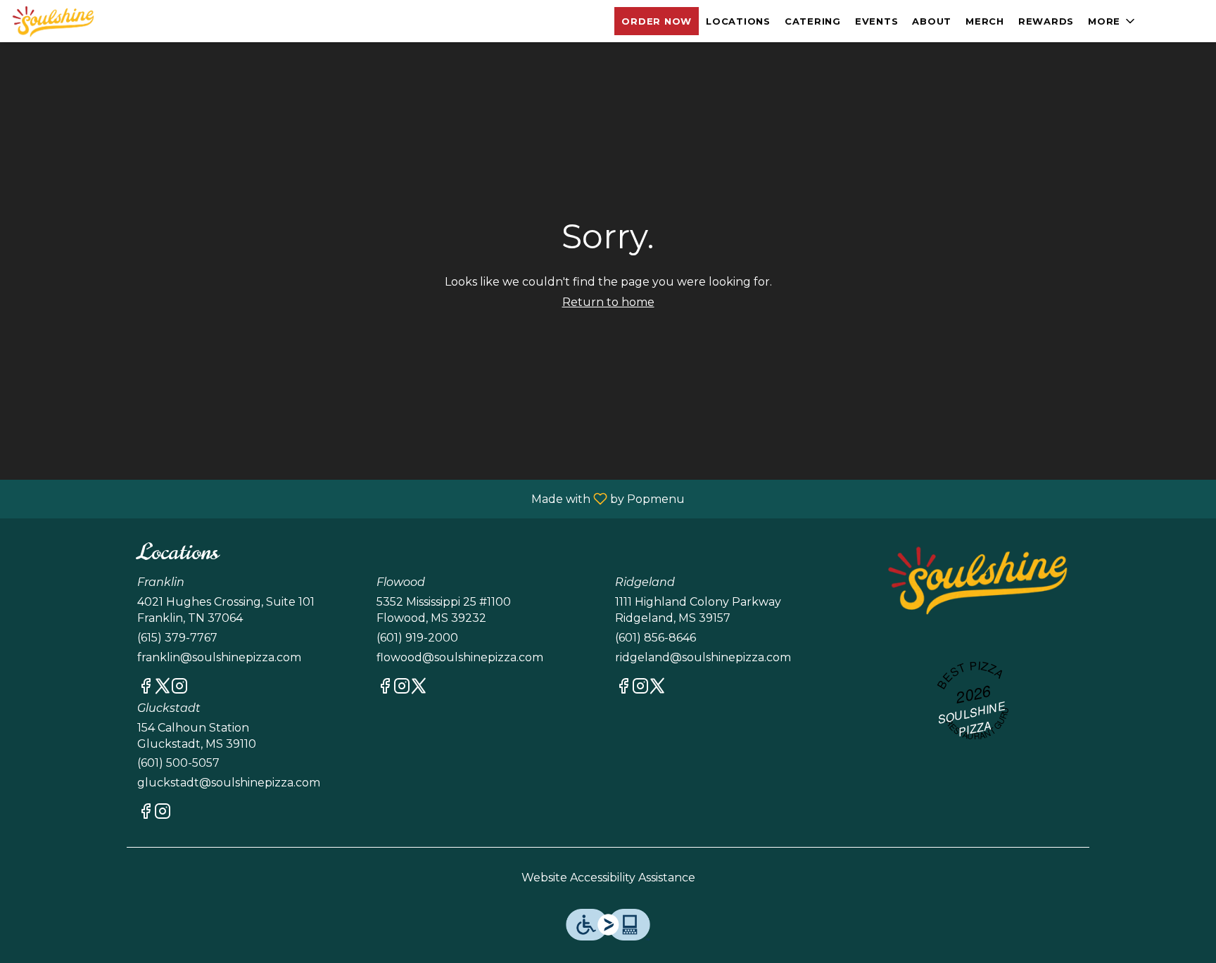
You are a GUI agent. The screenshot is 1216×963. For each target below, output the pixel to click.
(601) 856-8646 (655, 637)
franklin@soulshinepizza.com (219, 657)
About (931, 21)
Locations (738, 21)
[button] (1112, 21)
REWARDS (1046, 21)
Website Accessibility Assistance (608, 877)
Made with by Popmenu (348, 498)
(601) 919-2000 (417, 637)
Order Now (656, 21)
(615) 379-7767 (177, 637)
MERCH (984, 21)
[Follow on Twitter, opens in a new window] (162, 688)
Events (877, 21)
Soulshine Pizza (976, 579)
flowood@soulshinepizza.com (459, 657)
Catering (813, 21)
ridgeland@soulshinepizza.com (703, 657)
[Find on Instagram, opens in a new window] (179, 688)
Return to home (608, 302)
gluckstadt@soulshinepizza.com (228, 782)
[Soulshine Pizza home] (74, 21)
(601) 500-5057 (178, 763)
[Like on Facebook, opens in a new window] (145, 688)
